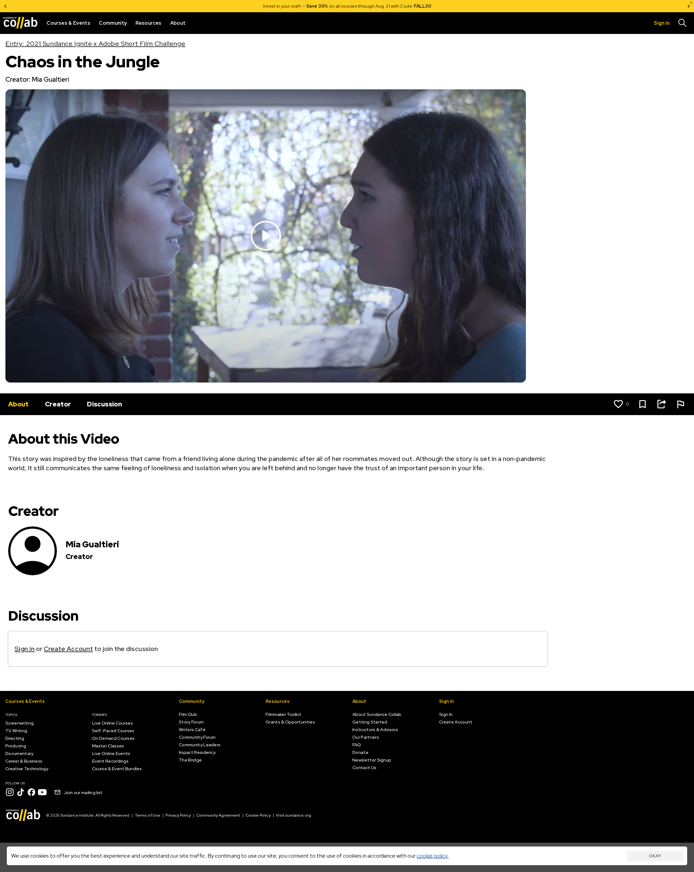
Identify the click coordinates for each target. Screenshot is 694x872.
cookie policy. (433, 855)
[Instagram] (9, 792)
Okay (655, 856)
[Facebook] (31, 792)
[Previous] (5, 6)
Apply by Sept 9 (412, 6)
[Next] (688, 6)
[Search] (682, 23)
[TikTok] (20, 792)
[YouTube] (42, 792)
